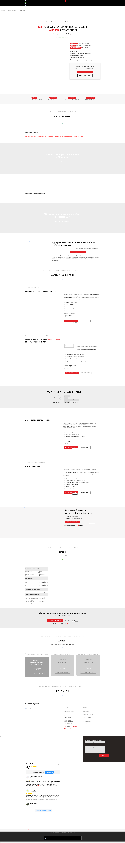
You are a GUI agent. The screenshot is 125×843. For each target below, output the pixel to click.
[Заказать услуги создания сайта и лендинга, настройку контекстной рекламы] (62, 838)
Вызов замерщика (71, 321)
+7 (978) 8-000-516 (85, 72)
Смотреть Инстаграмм (62, 221)
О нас (92, 1)
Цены (87, 1)
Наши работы (80, 1)
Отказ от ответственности (68, 833)
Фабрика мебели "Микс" (65, 832)
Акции (63, 1)
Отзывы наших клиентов (62, 37)
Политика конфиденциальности (57, 833)
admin (14, 10)
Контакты (98, 1)
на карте (81, 525)
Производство (71, 1)
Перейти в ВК (62, 162)
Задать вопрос (92, 252)
